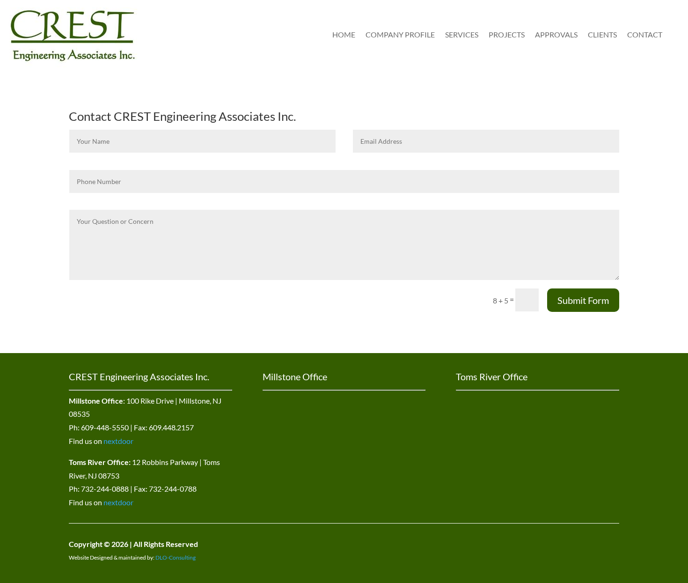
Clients (602, 34)
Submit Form (583, 300)
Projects (507, 34)
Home (343, 34)
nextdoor (118, 440)
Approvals (556, 34)
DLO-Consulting (175, 557)
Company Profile (400, 34)
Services (461, 34)
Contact (644, 34)
